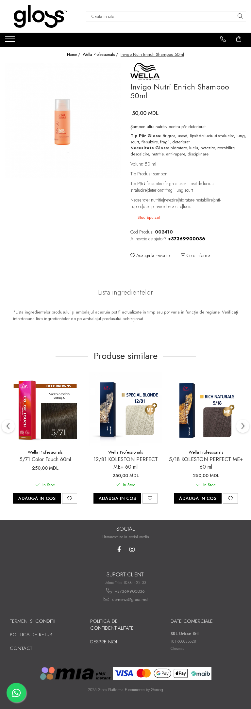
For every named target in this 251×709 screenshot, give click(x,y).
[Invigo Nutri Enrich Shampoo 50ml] (63, 120)
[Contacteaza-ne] (223, 39)
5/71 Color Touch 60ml (45, 459)
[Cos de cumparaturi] (239, 39)
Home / (74, 54)
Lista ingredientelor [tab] (125, 292)
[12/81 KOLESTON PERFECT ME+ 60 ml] (125, 409)
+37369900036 (129, 591)
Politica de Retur (31, 634)
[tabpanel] (63, 120)
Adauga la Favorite (152, 255)
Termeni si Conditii (32, 621)
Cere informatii (199, 255)
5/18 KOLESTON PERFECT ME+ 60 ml (206, 463)
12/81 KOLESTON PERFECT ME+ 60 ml (125, 463)
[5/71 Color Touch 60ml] (45, 409)
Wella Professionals (45, 452)
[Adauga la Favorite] (69, 498)
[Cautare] (240, 16)
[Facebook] (119, 549)
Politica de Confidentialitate (112, 625)
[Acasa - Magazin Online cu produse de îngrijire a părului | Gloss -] (40, 16)
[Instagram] (132, 549)
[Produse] (10, 41)
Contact (21, 648)
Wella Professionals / (101, 54)
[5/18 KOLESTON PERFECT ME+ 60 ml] (206, 409)
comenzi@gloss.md (129, 599)
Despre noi (103, 641)
